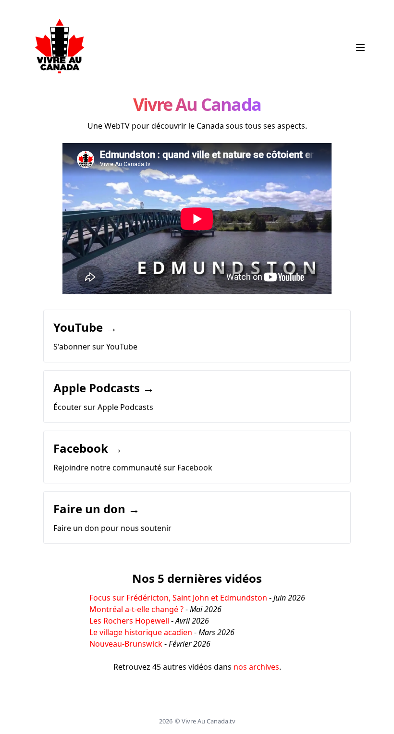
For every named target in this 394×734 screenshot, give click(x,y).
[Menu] (360, 47)
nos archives (256, 667)
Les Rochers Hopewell (129, 620)
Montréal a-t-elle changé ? (136, 609)
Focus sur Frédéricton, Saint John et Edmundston (178, 597)
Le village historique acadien (140, 632)
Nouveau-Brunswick (125, 643)
